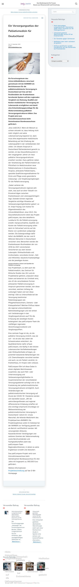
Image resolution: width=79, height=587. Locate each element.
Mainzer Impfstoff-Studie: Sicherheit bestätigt (24, 494)
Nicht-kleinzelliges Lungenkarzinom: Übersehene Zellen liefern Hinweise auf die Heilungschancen (17, 515)
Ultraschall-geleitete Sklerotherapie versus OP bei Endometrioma (37, 515)
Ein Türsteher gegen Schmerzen (64, 38)
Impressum (29, 583)
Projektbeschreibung (16, 471)
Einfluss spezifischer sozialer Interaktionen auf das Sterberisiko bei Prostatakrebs (65, 47)
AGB (15, 583)
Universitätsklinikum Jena (15, 47)
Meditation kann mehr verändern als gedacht (64, 42)
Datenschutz (21, 583)
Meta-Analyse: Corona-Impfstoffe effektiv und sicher (24, 12)
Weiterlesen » (16, 541)
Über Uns (36, 583)
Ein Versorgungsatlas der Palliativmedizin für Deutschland (23, 31)
